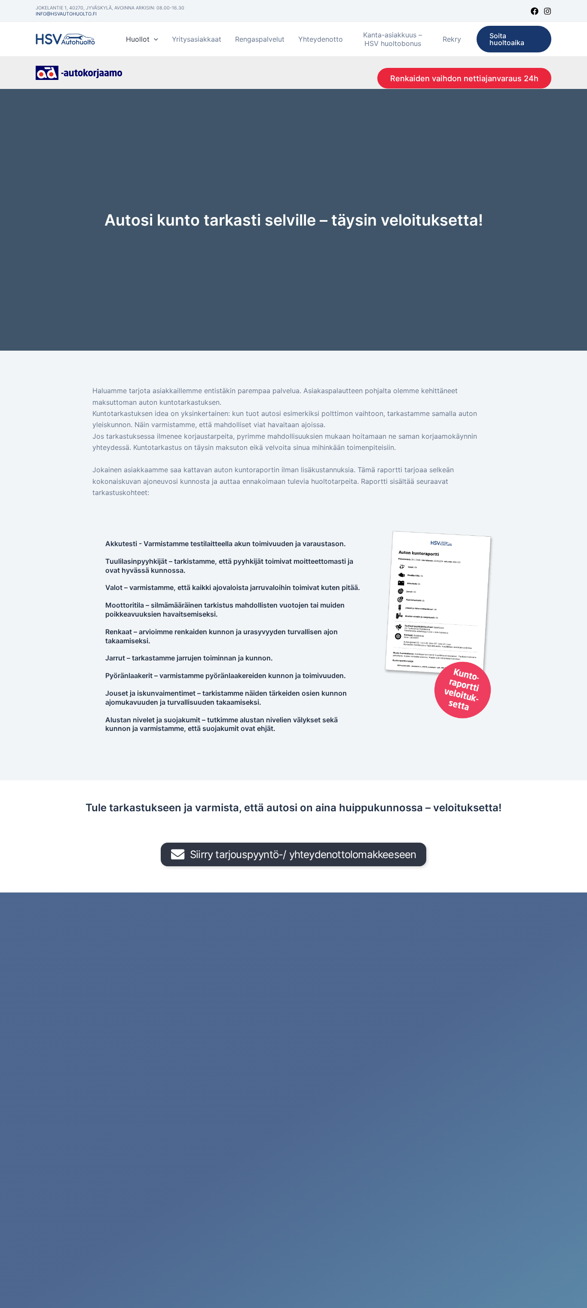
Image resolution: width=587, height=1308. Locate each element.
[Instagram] (547, 11)
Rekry (452, 39)
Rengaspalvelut (259, 39)
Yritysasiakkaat (196, 39)
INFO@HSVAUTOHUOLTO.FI (66, 14)
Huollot (138, 39)
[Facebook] (534, 11)
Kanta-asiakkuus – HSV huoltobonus (392, 39)
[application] (154, 39)
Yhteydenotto (320, 39)
